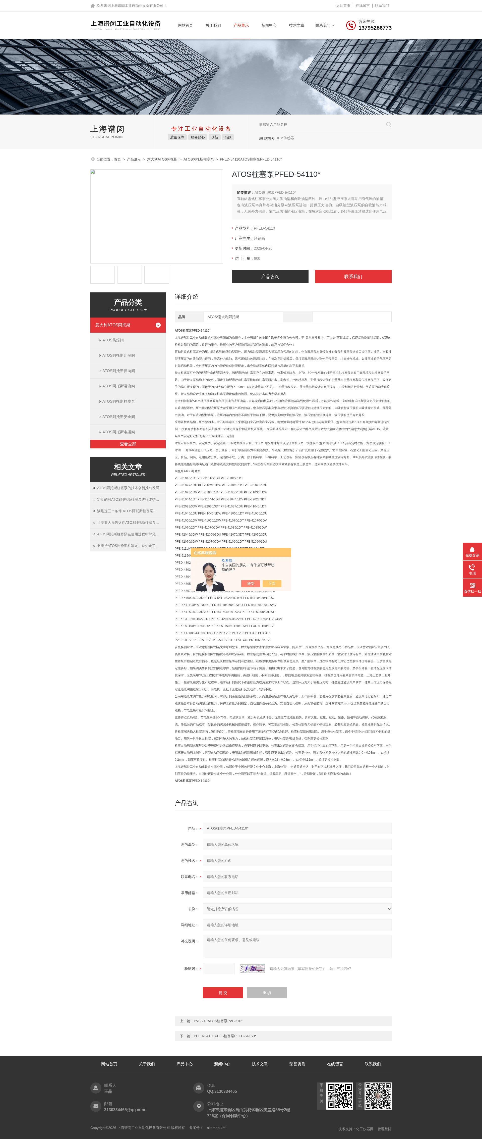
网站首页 (185, 25)
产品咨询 (270, 276)
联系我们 (382, 6)
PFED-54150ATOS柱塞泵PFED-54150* (225, 1036)
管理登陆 (385, 1129)
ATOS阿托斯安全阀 (118, 417)
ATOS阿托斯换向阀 (118, 371)
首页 (117, 159)
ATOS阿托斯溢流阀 (118, 386)
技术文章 (296, 25)
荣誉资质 (297, 1064)
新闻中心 (269, 25)
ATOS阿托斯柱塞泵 (199, 159)
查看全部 (128, 444)
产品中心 (184, 1064)
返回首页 (343, 6)
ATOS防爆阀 (113, 340)
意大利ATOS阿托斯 (162, 159)
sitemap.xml (216, 1128)
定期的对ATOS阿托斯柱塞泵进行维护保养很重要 (131, 499)
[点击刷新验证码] (252, 968)
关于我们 (213, 25)
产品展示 (241, 25)
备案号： (196, 1128)
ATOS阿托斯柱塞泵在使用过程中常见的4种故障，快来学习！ (131, 534)
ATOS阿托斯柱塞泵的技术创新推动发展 (128, 488)
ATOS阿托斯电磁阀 (118, 432)
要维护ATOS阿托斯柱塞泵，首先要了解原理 (131, 546)
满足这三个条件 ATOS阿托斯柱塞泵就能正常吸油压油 (131, 511)
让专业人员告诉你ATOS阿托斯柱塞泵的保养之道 (131, 523)
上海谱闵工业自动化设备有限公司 (137, 6)
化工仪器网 (365, 1129)
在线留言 (363, 6)
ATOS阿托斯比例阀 (118, 355)
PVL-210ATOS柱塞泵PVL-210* (218, 1021)
